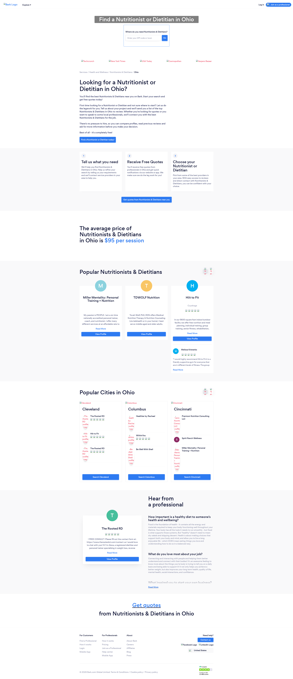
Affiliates (131, 648)
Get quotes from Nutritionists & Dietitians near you (146, 199)
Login (82, 648)
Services (83, 72)
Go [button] (164, 38)
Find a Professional (88, 641)
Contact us (206, 639)
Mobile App (85, 652)
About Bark (132, 641)
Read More (153, 587)
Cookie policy (136, 672)
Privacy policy (151, 672)
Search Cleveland (101, 477)
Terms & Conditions (120, 672)
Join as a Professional (111, 648)
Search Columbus (146, 477)
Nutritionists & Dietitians (121, 72)
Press (129, 655)
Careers (130, 644)
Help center (107, 652)
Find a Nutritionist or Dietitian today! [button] (97, 139)
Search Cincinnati (192, 477)
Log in (261, 4)
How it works (85, 644)
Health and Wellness (98, 72)
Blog (129, 652)
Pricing (105, 644)
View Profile (100, 334)
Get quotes (146, 605)
